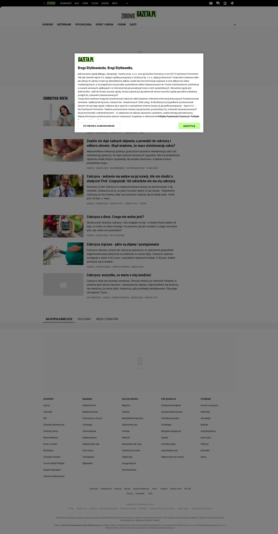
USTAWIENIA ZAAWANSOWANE (99, 126)
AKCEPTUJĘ (189, 126)
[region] (139, 92)
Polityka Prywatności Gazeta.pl (173, 116)
